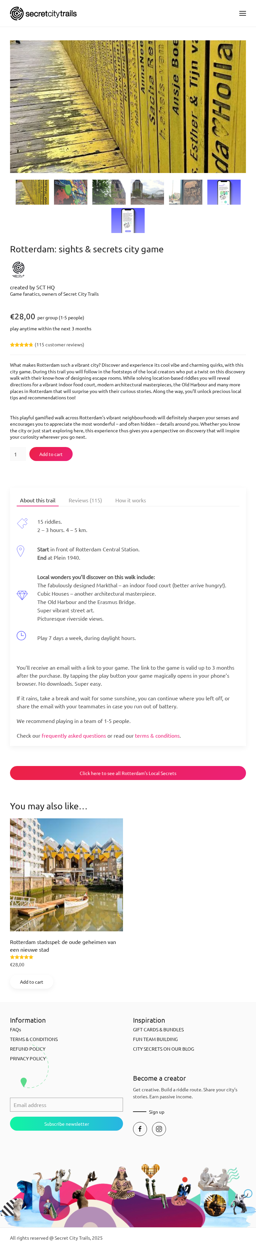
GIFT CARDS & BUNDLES (158, 1029)
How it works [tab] (130, 500)
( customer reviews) (59, 344)
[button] (242, 13)
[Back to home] (43, 13)
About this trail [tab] (37, 500)
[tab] (32, 192)
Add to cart (51, 454)
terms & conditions (157, 735)
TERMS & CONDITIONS (34, 1039)
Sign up (156, 1112)
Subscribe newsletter (66, 1124)
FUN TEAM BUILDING (155, 1039)
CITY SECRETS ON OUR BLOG (163, 1049)
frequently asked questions (74, 735)
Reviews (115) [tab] (85, 500)
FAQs (15, 1029)
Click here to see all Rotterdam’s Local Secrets (128, 773)
